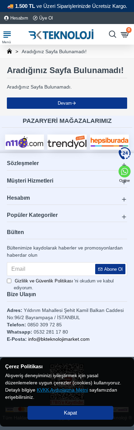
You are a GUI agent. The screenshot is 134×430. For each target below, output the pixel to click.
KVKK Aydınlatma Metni (62, 390)
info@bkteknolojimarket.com (59, 339)
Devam (65, 103)
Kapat (70, 413)
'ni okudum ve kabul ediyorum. (64, 284)
